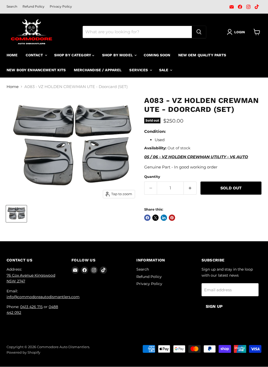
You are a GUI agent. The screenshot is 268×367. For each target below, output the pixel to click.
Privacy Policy (61, 6)
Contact (35, 55)
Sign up (214, 306)
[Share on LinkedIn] (164, 218)
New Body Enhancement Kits (36, 70)
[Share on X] (155, 218)
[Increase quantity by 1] (190, 188)
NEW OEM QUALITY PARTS (202, 55)
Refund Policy (33, 6)
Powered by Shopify (23, 352)
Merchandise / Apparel (98, 70)
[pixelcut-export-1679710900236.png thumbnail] (16, 213)
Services (139, 70)
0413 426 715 (31, 306)
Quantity (152, 177)
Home (12, 55)
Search (12, 6)
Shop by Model (118, 55)
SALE (164, 70)
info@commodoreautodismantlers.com (43, 296)
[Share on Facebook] (147, 218)
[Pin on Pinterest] (172, 218)
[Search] (199, 32)
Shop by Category (73, 55)
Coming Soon (157, 55)
